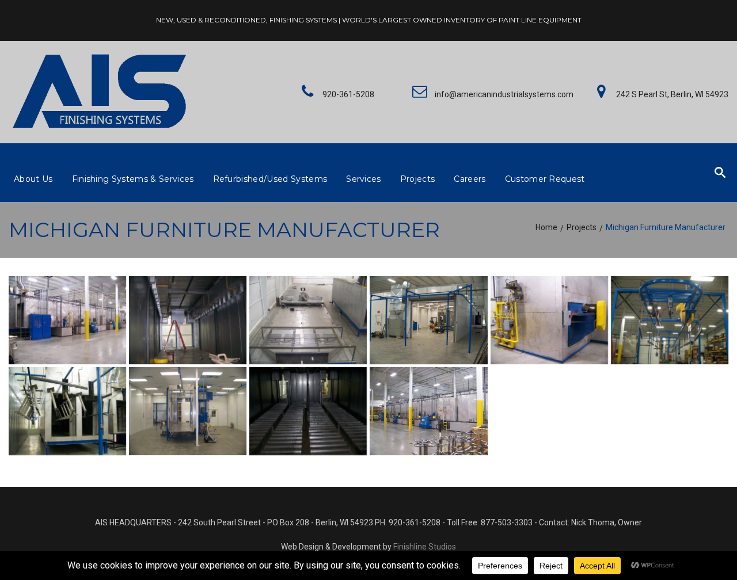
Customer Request (545, 179)
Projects (417, 179)
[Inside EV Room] (187, 411)
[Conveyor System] (669, 320)
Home (546, 227)
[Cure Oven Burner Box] (549, 320)
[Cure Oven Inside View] (308, 411)
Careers (469, 179)
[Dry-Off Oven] (67, 411)
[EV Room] (428, 320)
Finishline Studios (424, 546)
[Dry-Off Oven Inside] (187, 320)
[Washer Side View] (67, 320)
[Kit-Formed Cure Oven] (308, 320)
